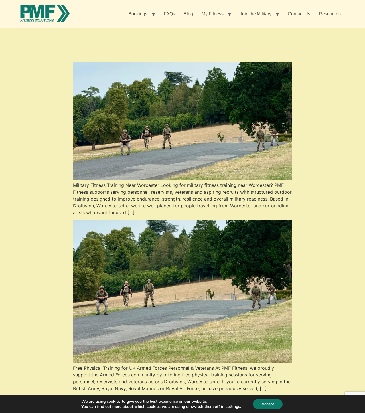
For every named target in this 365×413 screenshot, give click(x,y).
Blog (188, 13)
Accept (267, 404)
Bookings (137, 13)
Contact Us (299, 13)
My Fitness (213, 13)
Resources (330, 13)
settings (233, 406)
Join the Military (255, 13)
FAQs (169, 13)
